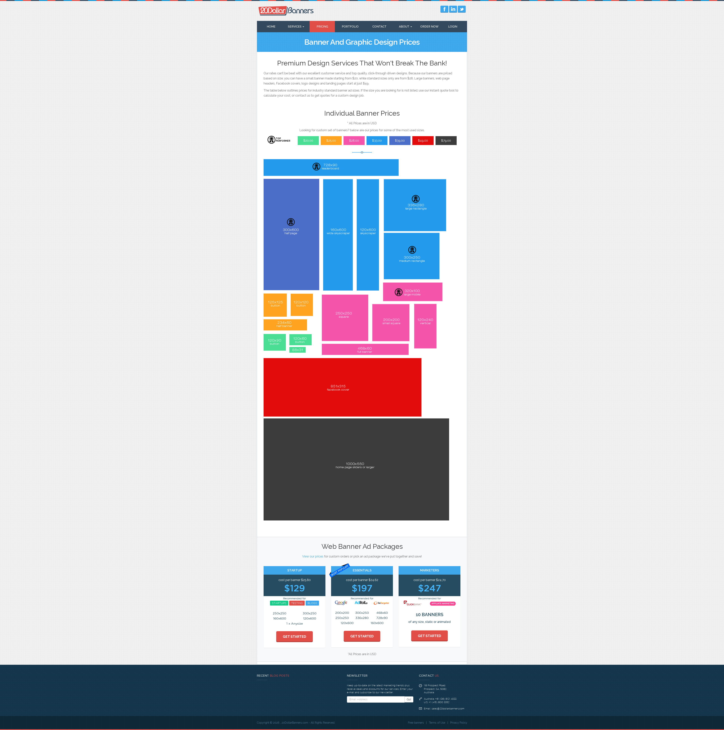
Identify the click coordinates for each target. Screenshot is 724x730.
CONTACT (379, 26)
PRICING (322, 26)
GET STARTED (294, 637)
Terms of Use (437, 722)
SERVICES (295, 26)
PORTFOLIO (350, 26)
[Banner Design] (286, 11)
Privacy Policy (458, 722)
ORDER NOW (429, 26)
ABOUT (404, 26)
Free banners (416, 722)
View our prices (312, 556)
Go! (409, 699)
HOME (271, 26)
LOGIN (452, 26)
